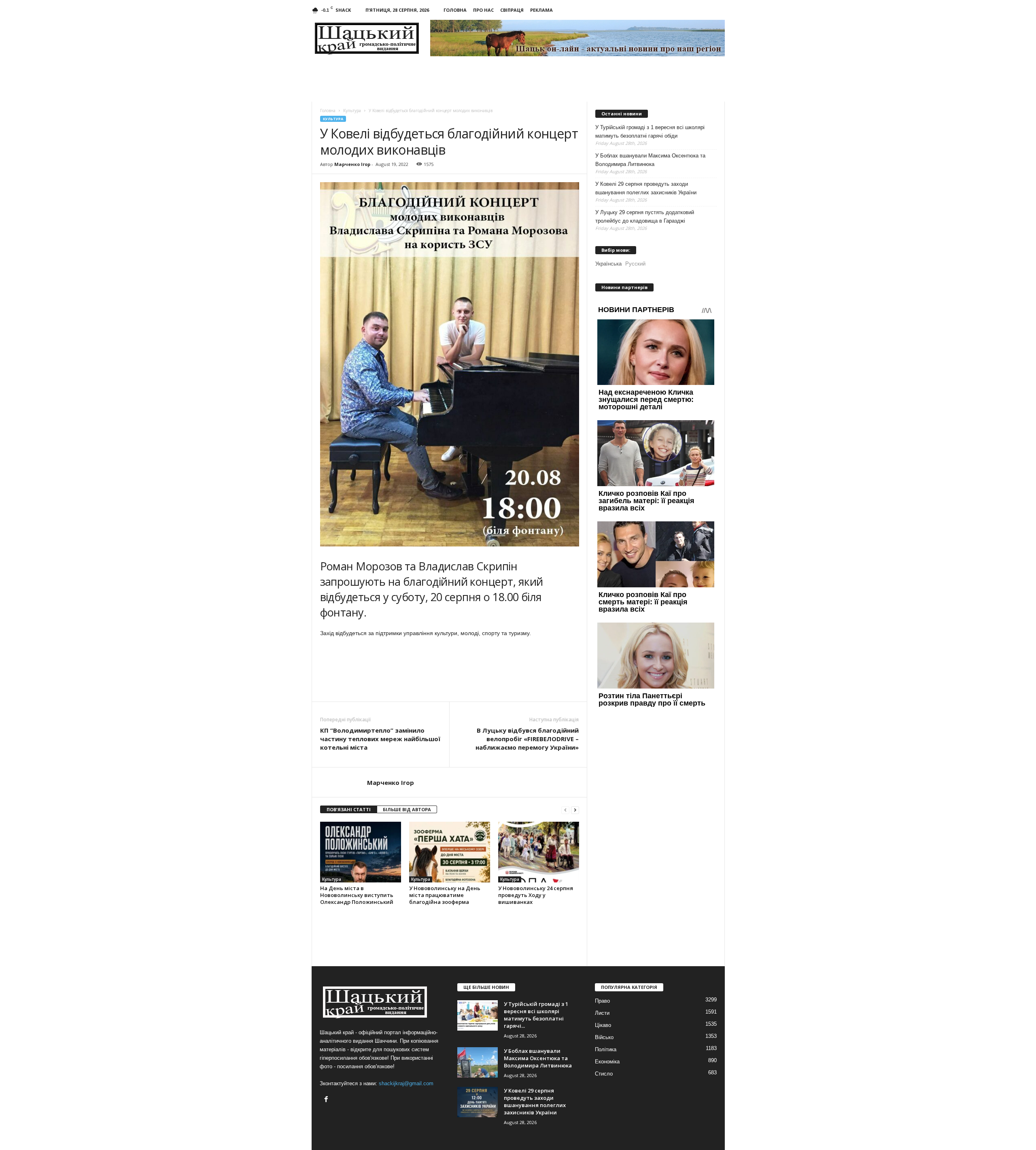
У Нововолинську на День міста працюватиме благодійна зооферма (444, 895)
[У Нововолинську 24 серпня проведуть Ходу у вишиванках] (538, 852)
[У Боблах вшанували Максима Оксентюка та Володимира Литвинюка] (477, 1062)
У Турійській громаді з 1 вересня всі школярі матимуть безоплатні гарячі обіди (650, 131)
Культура (333, 118)
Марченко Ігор (352, 164)
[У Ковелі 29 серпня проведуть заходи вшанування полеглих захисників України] (477, 1102)
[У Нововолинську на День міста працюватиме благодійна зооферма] (449, 852)
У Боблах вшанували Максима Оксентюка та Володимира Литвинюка (650, 160)
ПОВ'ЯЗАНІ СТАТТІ (349, 809)
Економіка (607, 1062)
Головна (455, 10)
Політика (605, 1049)
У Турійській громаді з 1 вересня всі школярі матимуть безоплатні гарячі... (536, 1014)
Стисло (604, 1074)
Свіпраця (512, 10)
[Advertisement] (449, 679)
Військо (604, 1037)
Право (602, 1001)
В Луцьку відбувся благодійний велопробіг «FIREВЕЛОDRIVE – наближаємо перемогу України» (527, 738)
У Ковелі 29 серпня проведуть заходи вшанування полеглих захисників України (645, 188)
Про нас (483, 10)
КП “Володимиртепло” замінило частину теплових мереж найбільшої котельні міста (380, 738)
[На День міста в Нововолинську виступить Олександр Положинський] (360, 852)
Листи (602, 1013)
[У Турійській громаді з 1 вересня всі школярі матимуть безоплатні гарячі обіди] (477, 1015)
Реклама (541, 10)
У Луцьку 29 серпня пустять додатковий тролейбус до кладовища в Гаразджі (644, 216)
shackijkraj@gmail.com (406, 1083)
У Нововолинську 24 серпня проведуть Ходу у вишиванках (535, 895)
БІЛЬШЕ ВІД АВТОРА (407, 809)
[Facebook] (327, 1100)
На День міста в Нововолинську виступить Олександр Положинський (356, 895)
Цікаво (603, 1025)
